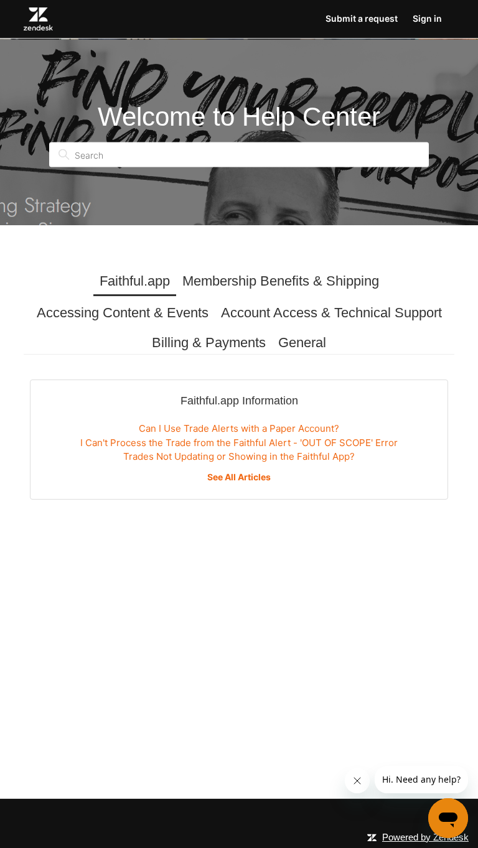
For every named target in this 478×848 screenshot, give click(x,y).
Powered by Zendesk (425, 837)
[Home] (38, 18)
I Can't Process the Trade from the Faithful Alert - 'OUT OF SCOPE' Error (239, 443)
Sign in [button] (427, 18)
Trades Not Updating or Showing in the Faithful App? (239, 456)
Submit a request (362, 18)
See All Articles (239, 477)
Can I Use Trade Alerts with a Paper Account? (239, 428)
